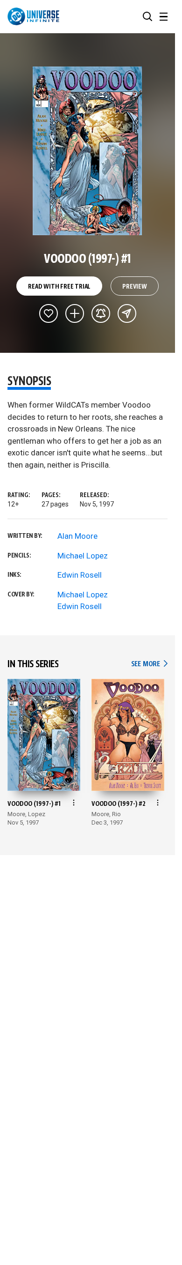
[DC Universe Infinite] (33, 16)
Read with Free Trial (59, 287)
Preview (134, 287)
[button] (147, 16)
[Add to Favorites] (48, 313)
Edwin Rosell (79, 575)
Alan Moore (77, 536)
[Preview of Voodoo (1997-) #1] (87, 151)
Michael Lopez (82, 555)
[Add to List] (74, 313)
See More (149, 664)
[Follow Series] (100, 313)
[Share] (127, 313)
